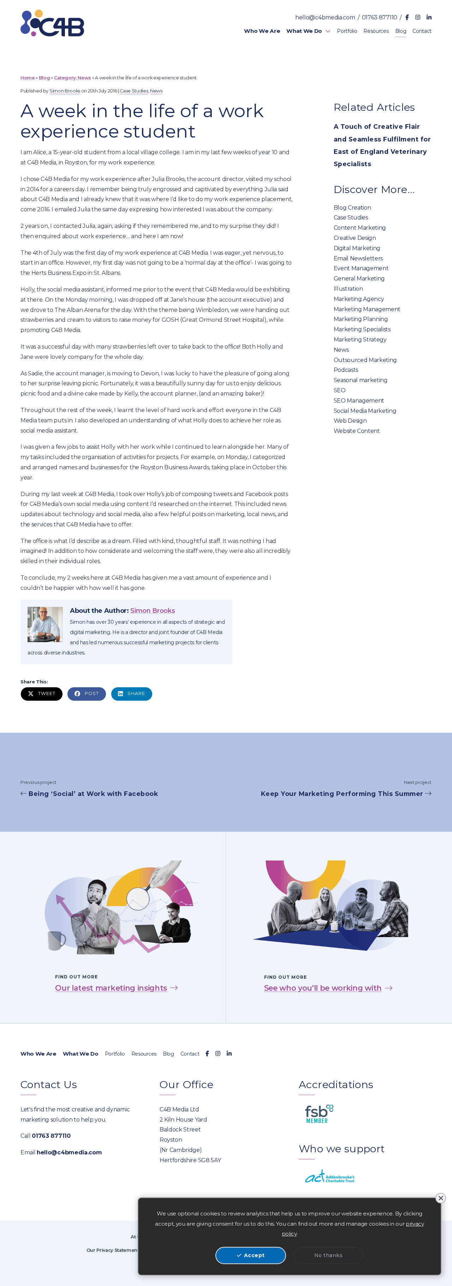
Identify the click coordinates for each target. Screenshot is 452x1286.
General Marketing (359, 279)
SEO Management (359, 401)
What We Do (81, 1053)
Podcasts (346, 370)
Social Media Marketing (365, 411)
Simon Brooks (64, 90)
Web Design (350, 421)
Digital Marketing (357, 248)
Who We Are (38, 1053)
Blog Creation (352, 208)
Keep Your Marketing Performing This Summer (343, 793)
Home (27, 77)
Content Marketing (360, 228)
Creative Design (355, 238)
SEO (340, 390)
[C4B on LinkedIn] (429, 18)
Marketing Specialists (362, 329)
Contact (190, 1054)
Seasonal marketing (361, 380)
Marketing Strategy (360, 340)
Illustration (348, 289)
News (84, 77)
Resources (143, 1054)
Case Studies (351, 218)
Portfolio (115, 1054)
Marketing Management (367, 309)
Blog (44, 77)
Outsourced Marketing (365, 360)
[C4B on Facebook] (407, 18)
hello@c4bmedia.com (325, 17)
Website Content (357, 431)
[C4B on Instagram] (417, 18)
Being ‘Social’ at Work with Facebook (92, 793)
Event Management (361, 268)
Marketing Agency (359, 299)
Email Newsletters (358, 258)
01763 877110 (379, 17)
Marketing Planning (361, 319)
